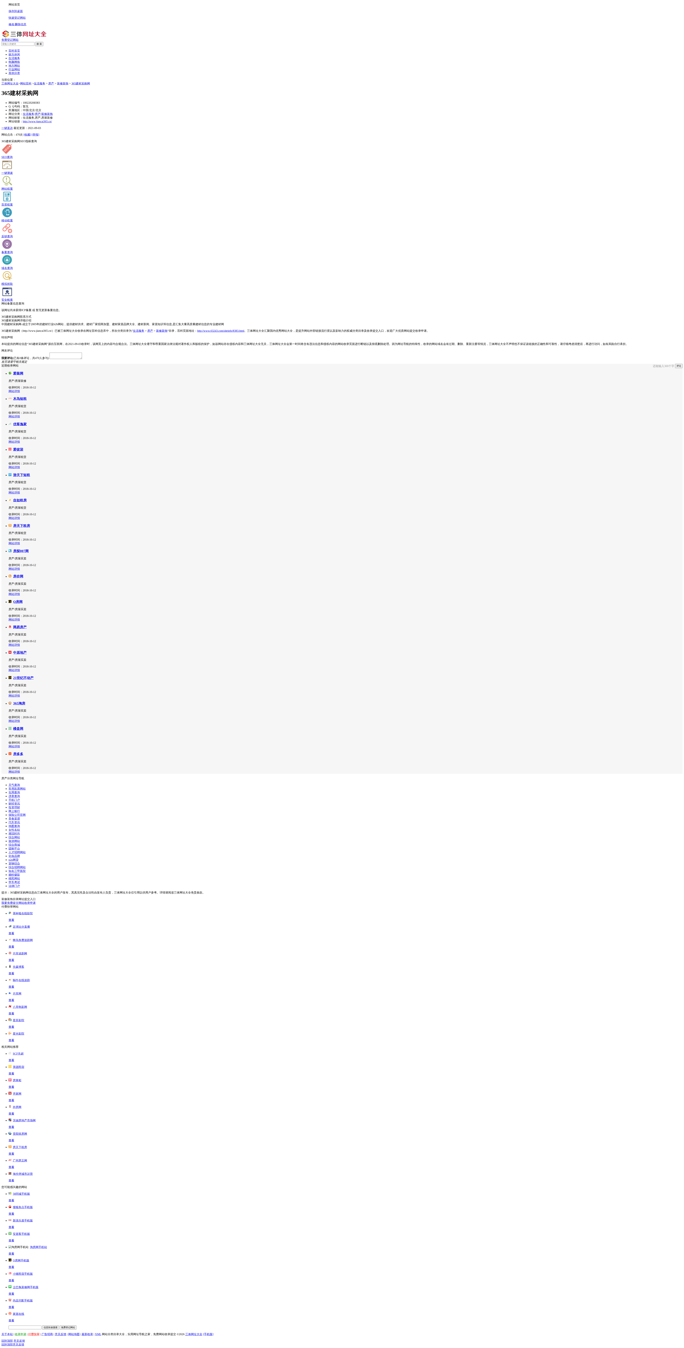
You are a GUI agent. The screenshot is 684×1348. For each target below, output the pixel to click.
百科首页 (14, 50)
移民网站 (14, 878)
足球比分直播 (21, 926)
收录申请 (20, 1334)
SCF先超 (18, 1053)
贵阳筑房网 (20, 1133)
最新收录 (87, 1334)
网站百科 (26, 83)
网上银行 (14, 811)
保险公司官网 (17, 814)
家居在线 (18, 1313)
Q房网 (18, 602)
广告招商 (47, 1334)
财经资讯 (14, 803)
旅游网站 (14, 841)
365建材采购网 (80, 83)
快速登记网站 (17, 17)
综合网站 (14, 837)
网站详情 (14, 391)
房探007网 (21, 551)
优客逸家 (20, 424)
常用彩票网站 (17, 788)
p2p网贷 (14, 859)
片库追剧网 (20, 953)
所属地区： (16, 110)
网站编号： (16, 102)
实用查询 (14, 792)
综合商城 (14, 844)
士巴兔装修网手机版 (25, 1287)
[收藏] (27, 134)
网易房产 (20, 627)
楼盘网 (18, 728)
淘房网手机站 (38, 1247)
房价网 (18, 576)
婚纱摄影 (14, 874)
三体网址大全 (10, 83)
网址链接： (16, 121)
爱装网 (18, 373)
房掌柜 (17, 1080)
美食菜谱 (14, 818)
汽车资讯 (14, 822)
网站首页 (14, 4)
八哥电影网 (20, 1006)
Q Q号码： (16, 106)
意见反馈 (60, 1334)
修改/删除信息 (17, 24)
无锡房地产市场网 (24, 1120)
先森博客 (18, 966)
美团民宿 (18, 1066)
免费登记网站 (10, 39)
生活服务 (39, 83)
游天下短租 (21, 475)
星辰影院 (18, 1020)
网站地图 (74, 1334)
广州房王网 (20, 1160)
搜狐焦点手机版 (23, 1207)
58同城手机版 (21, 1193)
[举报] (35, 134)
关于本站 (7, 1334)
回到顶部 (7, 1340)
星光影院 (18, 1033)
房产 (51, 83)
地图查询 (14, 826)
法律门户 (14, 885)
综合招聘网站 (17, 867)
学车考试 (14, 882)
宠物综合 (14, 863)
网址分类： (16, 113)
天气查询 (14, 784)
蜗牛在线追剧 (21, 980)
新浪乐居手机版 (23, 1220)
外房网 (17, 1107)
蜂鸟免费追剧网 (23, 940)
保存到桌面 (16, 11)
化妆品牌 (14, 856)
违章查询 (14, 796)
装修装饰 (62, 83)
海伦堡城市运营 (23, 1173)
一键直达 (7, 128)
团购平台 (14, 848)
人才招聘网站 (17, 852)
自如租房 (20, 500)
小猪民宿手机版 (23, 1273)
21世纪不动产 (23, 678)
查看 (11, 919)
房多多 (18, 754)
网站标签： (16, 117)
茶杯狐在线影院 (23, 913)
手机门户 (14, 799)
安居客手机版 (21, 1233)
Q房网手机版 (21, 1260)
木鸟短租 (20, 399)
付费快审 (34, 1334)
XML (98, 1334)
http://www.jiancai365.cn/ (37, 121)
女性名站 (14, 829)
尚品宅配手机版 (23, 1300)
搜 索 (39, 44)
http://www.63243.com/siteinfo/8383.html (220, 330)
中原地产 (20, 652)
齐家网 (17, 1093)
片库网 (17, 993)
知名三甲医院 (17, 870)
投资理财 (14, 807)
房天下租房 (21, 526)
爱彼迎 (18, 449)
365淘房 (19, 703)
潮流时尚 (14, 833)
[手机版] (208, 1334)
